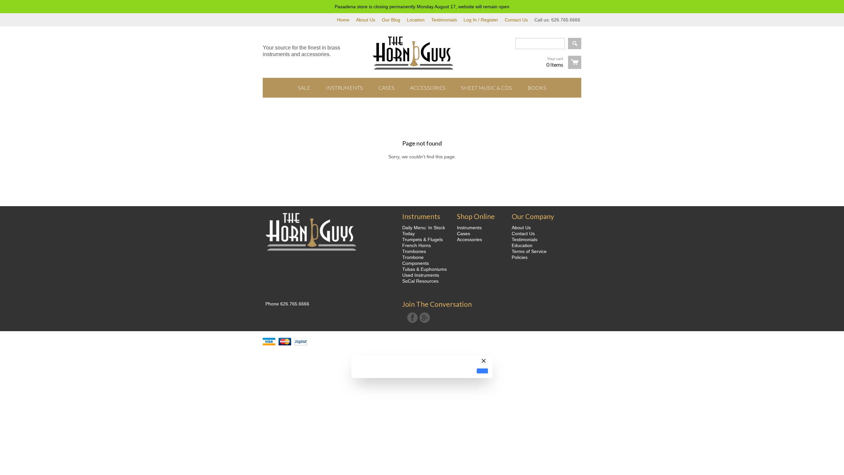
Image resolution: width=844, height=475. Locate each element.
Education (522, 245)
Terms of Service (529, 251)
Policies (520, 257)
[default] (482, 370)
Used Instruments (420, 275)
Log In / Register (481, 19)
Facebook (412, 317)
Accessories (469, 239)
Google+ (424, 317)
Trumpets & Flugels (422, 239)
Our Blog (391, 19)
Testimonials (444, 19)
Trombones (414, 251)
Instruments (469, 227)
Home (343, 19)
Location (416, 19)
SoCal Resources (420, 281)
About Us (365, 19)
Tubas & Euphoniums (424, 269)
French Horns (416, 245)
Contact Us (516, 19)
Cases (463, 233)
